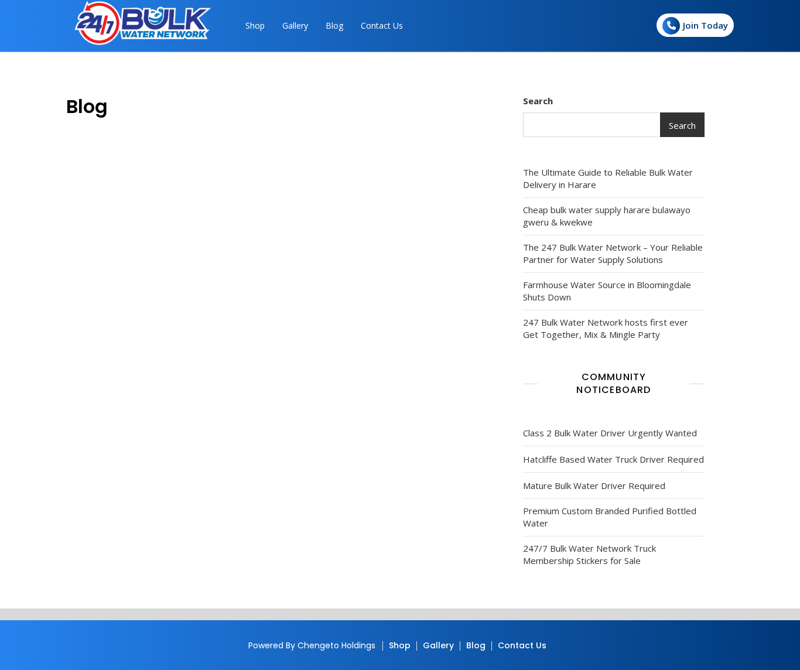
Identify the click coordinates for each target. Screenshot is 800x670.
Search (538, 101)
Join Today (705, 25)
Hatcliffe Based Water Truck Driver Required (613, 459)
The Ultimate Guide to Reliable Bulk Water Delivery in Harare (608, 178)
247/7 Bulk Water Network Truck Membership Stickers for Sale (589, 554)
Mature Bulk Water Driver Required (594, 485)
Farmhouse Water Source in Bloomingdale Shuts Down (607, 291)
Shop (255, 25)
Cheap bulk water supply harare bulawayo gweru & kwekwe (606, 216)
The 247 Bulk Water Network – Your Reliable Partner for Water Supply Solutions (613, 253)
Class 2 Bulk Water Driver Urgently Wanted (610, 433)
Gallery (295, 25)
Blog (334, 25)
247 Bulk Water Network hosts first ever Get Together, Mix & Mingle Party (605, 328)
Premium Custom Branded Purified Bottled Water (609, 517)
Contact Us (382, 25)
